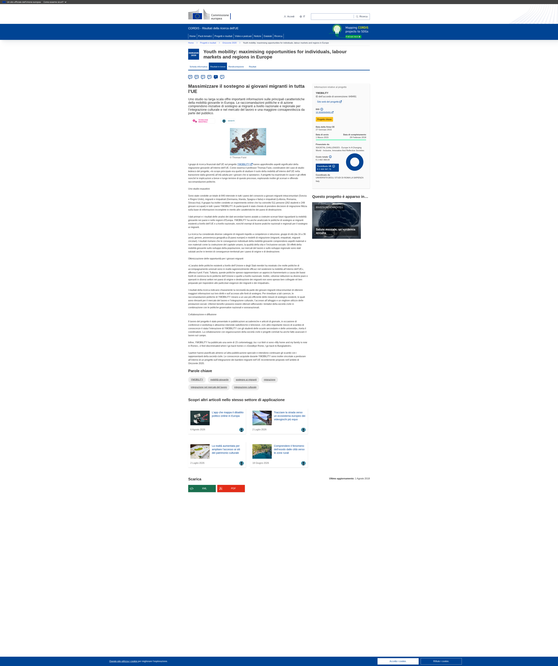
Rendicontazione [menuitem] (236, 66)
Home (192, 36)
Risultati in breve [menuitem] (218, 66)
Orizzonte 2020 (229, 43)
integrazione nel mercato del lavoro (209, 387)
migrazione (269, 379)
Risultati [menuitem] (252, 66)
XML (204, 488)
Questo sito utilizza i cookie (123, 661)
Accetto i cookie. (398, 661)
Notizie (257, 36)
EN (196, 77)
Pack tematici (205, 36)
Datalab (268, 36)
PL (222, 77)
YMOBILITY (244, 164)
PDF (233, 488)
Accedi (290, 16)
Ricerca (278, 36)
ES (203, 77)
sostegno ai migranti (246, 379)
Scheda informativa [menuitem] (198, 66)
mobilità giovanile (219, 379)
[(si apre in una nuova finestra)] (211, 14)
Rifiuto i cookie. (441, 661)
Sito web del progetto (328, 102)
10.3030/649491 (323, 112)
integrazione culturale (245, 387)
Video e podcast (243, 36)
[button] (302, 16)
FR (209, 77)
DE (190, 77)
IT (216, 77)
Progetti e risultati (223, 36)
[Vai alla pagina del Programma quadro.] (193, 54)
